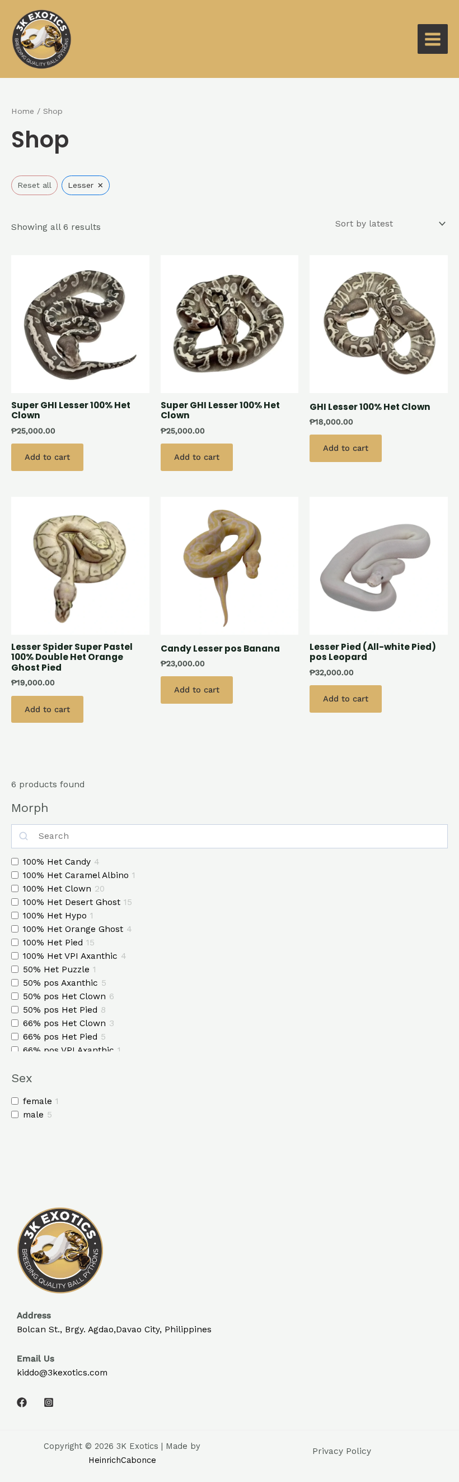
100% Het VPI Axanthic (70, 956)
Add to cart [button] (47, 457)
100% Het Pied (53, 943)
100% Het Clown (57, 889)
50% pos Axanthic (60, 983)
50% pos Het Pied (60, 1010)
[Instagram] (49, 1402)
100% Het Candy (57, 862)
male (33, 1115)
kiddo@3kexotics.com (62, 1373)
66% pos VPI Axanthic (68, 1050)
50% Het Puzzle (56, 969)
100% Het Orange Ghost (73, 929)
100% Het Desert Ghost (71, 902)
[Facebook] (22, 1402)
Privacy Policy (341, 1451)
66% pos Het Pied (60, 1037)
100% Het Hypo (55, 916)
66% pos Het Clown (64, 1023)
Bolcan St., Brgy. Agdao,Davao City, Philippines (114, 1329)
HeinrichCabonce (122, 1460)
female (37, 1101)
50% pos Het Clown (64, 996)
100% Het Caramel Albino (76, 875)
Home (22, 111)
